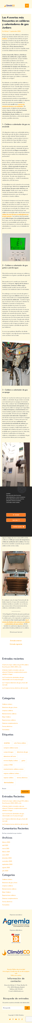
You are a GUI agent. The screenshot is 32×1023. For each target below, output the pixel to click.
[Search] (27, 1008)
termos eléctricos (22, 777)
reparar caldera (8, 777)
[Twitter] (10, 1019)
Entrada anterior (16, 640)
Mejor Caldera (6, 717)
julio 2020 (5, 870)
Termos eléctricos (7, 726)
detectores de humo (10, 756)
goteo (23, 760)
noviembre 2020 (7, 861)
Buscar (4, 788)
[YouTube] (16, 1019)
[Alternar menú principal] (27, 6)
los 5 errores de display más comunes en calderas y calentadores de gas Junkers (16, 622)
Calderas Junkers (7, 704)
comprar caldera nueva (11, 748)
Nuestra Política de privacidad (16, 969)
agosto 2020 (6, 867)
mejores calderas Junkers (11, 773)
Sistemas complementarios (10, 723)
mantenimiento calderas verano (13, 769)
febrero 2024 (6, 842)
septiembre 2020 (7, 864)
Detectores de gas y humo (9, 707)
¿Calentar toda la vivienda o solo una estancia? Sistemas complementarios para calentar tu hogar (14, 672)
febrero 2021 (6, 851)
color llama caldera (20, 743)
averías (7, 743)
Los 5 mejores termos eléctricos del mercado (15, 688)
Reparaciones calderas (9, 720)
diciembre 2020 (7, 858)
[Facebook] (22, 1019)
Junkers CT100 (8, 765)
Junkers (4, 38)
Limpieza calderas (7, 710)
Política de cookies (16, 975)
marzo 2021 (5, 848)
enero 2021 (5, 855)
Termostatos (5, 729)
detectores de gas (22, 752)
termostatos (9, 782)
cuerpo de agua (8, 752)
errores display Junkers (11, 760)
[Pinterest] (13, 1019)
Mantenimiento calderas (9, 714)
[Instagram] (19, 1019)
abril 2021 (5, 845)
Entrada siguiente (16, 644)
